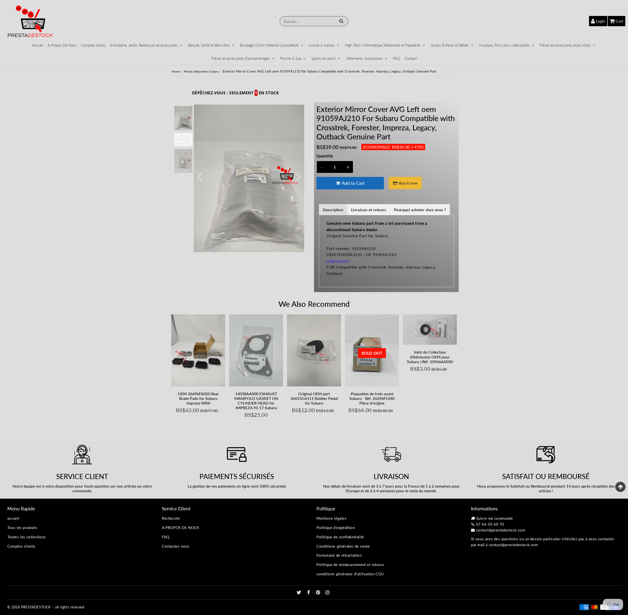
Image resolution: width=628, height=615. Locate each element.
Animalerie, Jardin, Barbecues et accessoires (144, 45)
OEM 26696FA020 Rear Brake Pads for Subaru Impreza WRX (198, 398)
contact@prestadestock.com (500, 530)
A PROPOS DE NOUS (180, 527)
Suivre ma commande (494, 518)
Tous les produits (22, 527)
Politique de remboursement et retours (350, 564)
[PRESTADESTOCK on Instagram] (327, 592)
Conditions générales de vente (343, 546)
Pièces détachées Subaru (201, 71)
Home (176, 71)
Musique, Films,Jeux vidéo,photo (504, 45)
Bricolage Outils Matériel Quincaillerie (269, 45)
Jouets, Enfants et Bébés (450, 45)
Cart (619, 21)
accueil (13, 518)
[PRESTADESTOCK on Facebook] (309, 592)
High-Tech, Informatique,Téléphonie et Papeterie (382, 45)
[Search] (341, 21)
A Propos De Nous (62, 45)
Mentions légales (331, 518)
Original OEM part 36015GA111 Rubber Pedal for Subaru (314, 398)
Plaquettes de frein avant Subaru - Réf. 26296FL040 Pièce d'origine (371, 398)
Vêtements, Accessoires (364, 58)
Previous (200, 176)
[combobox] (314, 21)
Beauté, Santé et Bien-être (209, 45)
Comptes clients (93, 45)
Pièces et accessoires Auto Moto (565, 45)
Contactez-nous (175, 546)
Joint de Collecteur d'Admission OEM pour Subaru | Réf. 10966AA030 (430, 357)
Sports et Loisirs (323, 58)
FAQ (396, 58)
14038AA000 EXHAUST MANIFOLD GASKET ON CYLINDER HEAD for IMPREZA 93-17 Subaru (256, 400)
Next (298, 176)
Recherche (171, 518)
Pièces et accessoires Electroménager (240, 58)
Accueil (37, 45)
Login (600, 21)
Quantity (324, 155)
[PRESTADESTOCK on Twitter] (299, 592)
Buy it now (408, 183)
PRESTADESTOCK (36, 607)
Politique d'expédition (335, 527)
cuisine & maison (322, 45)
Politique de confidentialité (340, 537)
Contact (411, 58)
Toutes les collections (26, 537)
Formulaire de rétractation (339, 555)
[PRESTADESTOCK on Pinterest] (319, 592)
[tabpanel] (183, 118)
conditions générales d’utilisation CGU (350, 574)
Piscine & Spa (290, 58)
